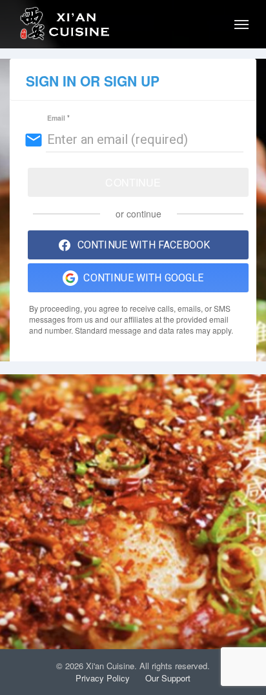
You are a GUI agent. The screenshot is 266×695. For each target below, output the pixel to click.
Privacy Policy (103, 678)
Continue (133, 182)
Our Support (167, 678)
